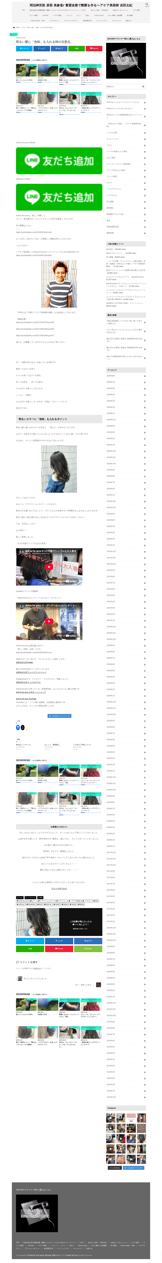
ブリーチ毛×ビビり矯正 (116, 170)
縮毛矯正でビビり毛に (115, 214)
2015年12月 (111, 1003)
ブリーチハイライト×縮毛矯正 (119, 164)
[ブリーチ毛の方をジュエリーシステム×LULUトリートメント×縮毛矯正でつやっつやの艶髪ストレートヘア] (141, 1118)
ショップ (69, 15)
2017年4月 (111, 903)
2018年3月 (111, 834)
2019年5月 (111, 746)
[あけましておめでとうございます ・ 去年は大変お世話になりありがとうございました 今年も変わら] (131, 1128)
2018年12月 (111, 777)
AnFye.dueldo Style (38, 20)
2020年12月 (111, 627)
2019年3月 (111, 758)
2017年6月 (111, 890)
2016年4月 (111, 978)
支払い (88, 15)
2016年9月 (111, 946)
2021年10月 (111, 564)
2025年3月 (111, 401)
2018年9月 (111, 796)
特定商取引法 (87, 20)
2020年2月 (111, 689)
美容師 (65, 904)
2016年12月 (111, 928)
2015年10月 (111, 1015)
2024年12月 (111, 420)
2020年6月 (111, 664)
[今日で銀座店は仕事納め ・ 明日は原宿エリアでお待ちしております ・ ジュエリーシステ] (110, 1138)
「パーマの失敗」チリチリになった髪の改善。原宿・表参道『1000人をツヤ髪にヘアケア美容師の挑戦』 (126, 263)
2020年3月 (111, 683)
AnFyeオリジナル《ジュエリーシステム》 (123, 102)
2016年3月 (111, 984)
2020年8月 (111, 652)
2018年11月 (111, 783)
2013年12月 (111, 1097)
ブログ (21, 897)
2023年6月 (111, 489)
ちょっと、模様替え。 (52, 745)
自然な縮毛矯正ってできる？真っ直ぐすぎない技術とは (124, 322)
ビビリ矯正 (136, 10)
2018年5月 (111, 821)
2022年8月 (111, 520)
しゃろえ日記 (112, 133)
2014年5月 (111, 1066)
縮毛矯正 (110, 208)
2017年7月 (111, 884)
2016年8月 (111, 953)
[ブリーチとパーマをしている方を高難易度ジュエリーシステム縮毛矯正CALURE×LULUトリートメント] (131, 1159)
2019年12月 (111, 702)
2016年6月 (111, 965)
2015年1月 (111, 1059)
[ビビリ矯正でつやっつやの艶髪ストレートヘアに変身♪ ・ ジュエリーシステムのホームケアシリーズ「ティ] (110, 1159)
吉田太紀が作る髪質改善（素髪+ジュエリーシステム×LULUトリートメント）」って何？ (57, 10)
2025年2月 (111, 407)
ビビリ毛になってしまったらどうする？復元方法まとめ (124, 331)
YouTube (45, 15)
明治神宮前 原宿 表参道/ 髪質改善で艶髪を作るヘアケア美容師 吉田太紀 (81, 5)
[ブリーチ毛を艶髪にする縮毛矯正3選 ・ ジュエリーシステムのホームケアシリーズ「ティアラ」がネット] (121, 1159)
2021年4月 (111, 602)
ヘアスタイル (31, 897)
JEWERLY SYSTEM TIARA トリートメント (124, 303)
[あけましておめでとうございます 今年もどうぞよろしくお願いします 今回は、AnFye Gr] (131, 1118)
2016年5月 (111, 972)
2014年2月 (111, 1084)
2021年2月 (111, 614)
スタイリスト (62, 901)
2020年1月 (111, 696)
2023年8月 (111, 476)
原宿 (96, 901)
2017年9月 (111, 871)
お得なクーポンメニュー (120, 10)
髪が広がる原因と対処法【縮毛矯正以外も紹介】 (124, 340)
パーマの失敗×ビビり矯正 (117, 151)
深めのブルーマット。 (115, 253)
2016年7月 (111, 959)
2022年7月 (111, 526)
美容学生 (48, 904)
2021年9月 (111, 570)
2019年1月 (111, 771)
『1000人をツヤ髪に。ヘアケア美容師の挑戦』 (124, 125)
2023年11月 (111, 457)
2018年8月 (111, 802)
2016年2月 (111, 990)
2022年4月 (111, 532)
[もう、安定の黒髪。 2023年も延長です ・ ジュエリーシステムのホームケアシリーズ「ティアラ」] (121, 1118)
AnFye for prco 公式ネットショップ (31, 692)
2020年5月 (111, 671)
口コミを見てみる (59, 889)
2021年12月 (111, 551)
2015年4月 (111, 1047)
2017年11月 (111, 859)
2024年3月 (111, 432)
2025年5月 (111, 388)
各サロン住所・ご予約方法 (99, 10)
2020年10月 (111, 639)
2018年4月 (111, 827)
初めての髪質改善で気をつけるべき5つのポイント (125, 358)
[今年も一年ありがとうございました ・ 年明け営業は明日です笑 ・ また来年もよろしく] (141, 1128)
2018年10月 (111, 790)
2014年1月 (111, 1091)
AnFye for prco (23, 901)
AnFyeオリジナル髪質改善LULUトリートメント (125, 116)
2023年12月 (111, 451)
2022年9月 (111, 514)
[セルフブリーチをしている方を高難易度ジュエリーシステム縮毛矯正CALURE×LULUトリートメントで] (121, 1149)
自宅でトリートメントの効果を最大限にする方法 (125, 270)
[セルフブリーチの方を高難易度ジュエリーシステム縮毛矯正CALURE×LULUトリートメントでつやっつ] (131, 1138)
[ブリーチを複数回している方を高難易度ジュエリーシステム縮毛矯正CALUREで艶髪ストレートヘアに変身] (121, 1138)
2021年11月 (111, 558)
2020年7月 (111, 658)
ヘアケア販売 (57, 15)
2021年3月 (111, 608)
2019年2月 (111, 765)
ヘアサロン (87, 901)
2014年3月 (111, 1078)
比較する (128, 20)
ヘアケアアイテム (114, 189)
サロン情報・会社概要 (115, 15)
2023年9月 (111, 470)
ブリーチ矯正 (33, 15)
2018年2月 (111, 840)
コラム (109, 145)
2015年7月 (111, 1034)
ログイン (37, 968)
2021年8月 (111, 576)
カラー (34, 901)
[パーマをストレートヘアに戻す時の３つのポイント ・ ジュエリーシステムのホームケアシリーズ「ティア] (141, 1138)
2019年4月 (111, 752)
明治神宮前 (31, 904)
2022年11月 (111, 501)
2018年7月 (111, 809)
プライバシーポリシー (71, 20)
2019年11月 (111, 708)
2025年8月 (111, 376)
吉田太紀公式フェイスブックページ (31, 672)
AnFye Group (99, 15)
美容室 (57, 904)
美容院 (74, 904)
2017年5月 (111, 896)
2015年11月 (111, 1009)
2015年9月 (111, 1022)
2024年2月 (111, 438)
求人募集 (130, 15)
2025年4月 (111, 395)
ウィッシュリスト (102, 20)
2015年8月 (111, 1028)
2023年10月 (111, 464)
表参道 (82, 904)
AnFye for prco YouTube (26, 699)
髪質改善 (110, 233)
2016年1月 (111, 997)
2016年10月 (111, 940)
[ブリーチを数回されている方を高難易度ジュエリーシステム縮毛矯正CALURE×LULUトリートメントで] (110, 1128)
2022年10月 (111, 507)
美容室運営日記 (113, 227)
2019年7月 (111, 733)
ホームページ (116, 20)
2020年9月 (111, 645)
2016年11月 (111, 934)
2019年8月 (111, 727)
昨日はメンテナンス (23, 745)
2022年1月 (111, 545)
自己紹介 (109, 249)
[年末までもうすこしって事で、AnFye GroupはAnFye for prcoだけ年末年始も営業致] (141, 1149)
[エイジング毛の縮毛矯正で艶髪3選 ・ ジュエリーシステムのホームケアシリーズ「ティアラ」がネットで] (121, 1128)
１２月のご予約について (82, 745)
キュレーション (113, 139)
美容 (41, 897)
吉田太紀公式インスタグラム (28, 682)
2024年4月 (111, 426)
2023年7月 (111, 482)
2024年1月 (111, 445)
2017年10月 (111, 865)
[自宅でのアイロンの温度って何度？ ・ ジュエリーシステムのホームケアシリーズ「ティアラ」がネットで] (131, 1149)
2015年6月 (111, 1041)
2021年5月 (111, 595)
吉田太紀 (21, 904)
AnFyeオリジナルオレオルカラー (120, 108)
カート (79, 15)
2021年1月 (111, 620)
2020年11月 (111, 633)
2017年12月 (111, 852)
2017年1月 (111, 921)
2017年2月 (111, 915)
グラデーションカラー (47, 901)
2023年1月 (111, 495)
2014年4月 (111, 1072)
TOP (23, 10)
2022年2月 (111, 539)
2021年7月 (111, 583)
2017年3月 (111, 909)
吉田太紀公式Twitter (24, 662)
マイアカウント (54, 20)
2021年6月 (111, 589)
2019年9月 (111, 721)
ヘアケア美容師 (75, 901)
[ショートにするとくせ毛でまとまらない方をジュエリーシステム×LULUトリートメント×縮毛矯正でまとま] (110, 1149)
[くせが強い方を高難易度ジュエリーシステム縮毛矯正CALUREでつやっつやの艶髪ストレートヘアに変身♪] (110, 1118)
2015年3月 (111, 1053)
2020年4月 (111, 677)
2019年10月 (111, 714)
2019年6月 (111, 740)
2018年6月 (111, 815)
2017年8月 (111, 877)
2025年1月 (111, 413)
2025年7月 (111, 382)
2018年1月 (111, 846)
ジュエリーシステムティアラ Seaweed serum (125, 277)
